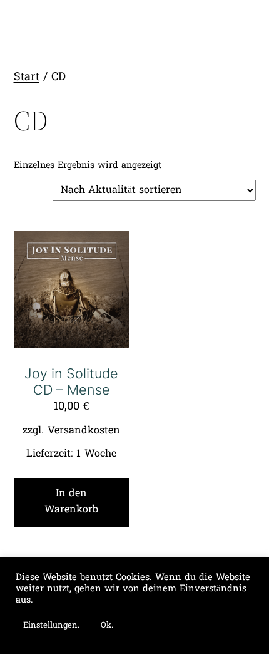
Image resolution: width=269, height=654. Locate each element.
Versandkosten (84, 431)
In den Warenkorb (71, 501)
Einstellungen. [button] (51, 625)
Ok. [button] (107, 625)
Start (26, 77)
